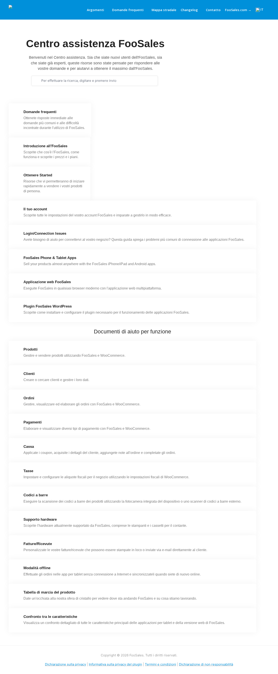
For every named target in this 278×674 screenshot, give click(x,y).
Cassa (28, 447)
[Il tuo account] (17, 210)
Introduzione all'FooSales (45, 146)
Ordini (28, 398)
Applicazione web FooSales (47, 282)
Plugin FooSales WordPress (47, 306)
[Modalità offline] (17, 569)
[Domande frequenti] (17, 113)
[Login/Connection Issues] (17, 235)
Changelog (189, 10)
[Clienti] (17, 375)
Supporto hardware (40, 519)
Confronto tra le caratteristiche (50, 617)
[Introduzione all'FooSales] (17, 147)
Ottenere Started (37, 175)
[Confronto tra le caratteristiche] (17, 618)
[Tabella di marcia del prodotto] (17, 594)
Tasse (28, 471)
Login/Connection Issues (44, 233)
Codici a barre (35, 495)
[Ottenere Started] (17, 176)
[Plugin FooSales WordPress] (17, 308)
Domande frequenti (128, 10)
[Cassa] (17, 448)
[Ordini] (17, 399)
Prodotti (30, 349)
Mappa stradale (164, 10)
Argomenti (95, 10)
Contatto (213, 10)
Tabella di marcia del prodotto (49, 592)
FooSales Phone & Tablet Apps (49, 258)
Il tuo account (35, 209)
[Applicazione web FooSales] (17, 283)
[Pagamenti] (17, 424)
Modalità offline (36, 568)
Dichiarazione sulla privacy (65, 664)
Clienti (29, 374)
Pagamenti (32, 422)
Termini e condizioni (160, 664)
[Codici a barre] (17, 496)
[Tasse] (17, 472)
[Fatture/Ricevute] (17, 545)
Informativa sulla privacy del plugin (115, 664)
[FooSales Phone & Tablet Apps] (17, 259)
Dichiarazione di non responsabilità (206, 664)
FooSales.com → (238, 10)
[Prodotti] (17, 351)
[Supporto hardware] (17, 521)
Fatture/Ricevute (37, 544)
